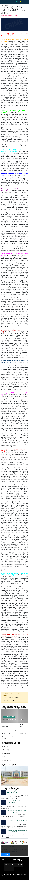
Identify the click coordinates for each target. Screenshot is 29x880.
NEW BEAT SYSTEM (9, 864)
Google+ (17, 697)
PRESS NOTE (19, 864)
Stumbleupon (6, 700)
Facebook (11, 697)
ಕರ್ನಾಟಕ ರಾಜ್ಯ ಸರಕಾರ (7, 760)
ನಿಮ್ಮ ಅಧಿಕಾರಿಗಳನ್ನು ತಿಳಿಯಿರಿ (14, 706)
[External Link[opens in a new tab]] (5, 842)
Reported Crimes (5, 5)
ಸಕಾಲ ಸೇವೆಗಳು (5, 746)
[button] (3, 776)
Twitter (5, 697)
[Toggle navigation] (3, 2)
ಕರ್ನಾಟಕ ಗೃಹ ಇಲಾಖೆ (6, 757)
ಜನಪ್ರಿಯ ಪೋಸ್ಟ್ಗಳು (10, 788)
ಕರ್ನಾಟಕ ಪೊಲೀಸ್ (6, 753)
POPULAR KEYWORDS (12, 860)
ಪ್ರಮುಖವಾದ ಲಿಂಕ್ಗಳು (11, 742)
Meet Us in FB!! (5, 854)
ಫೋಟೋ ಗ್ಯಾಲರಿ (9, 764)
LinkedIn (13, 700)
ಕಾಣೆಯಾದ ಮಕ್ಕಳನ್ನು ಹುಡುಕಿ (8, 750)
